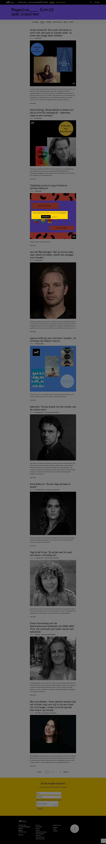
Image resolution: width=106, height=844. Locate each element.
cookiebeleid (63, 212)
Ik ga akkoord (45, 216)
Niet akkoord (54, 216)
